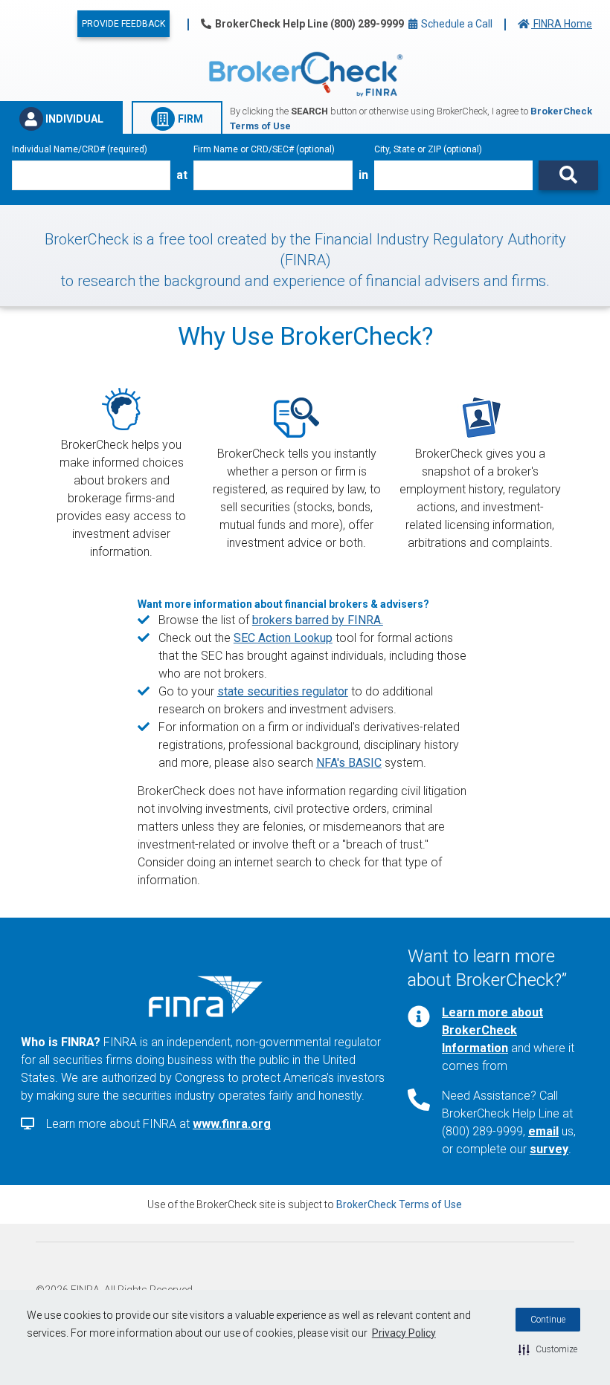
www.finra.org (232, 1124)
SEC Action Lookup (283, 638)
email (543, 1131)
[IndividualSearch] (568, 175)
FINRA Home (561, 24)
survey (549, 1149)
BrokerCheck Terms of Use (399, 1204)
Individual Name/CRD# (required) (79, 149)
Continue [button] (547, 1319)
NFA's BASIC (349, 763)
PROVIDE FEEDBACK (123, 24)
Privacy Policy (404, 1333)
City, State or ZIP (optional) (428, 149)
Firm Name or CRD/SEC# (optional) (264, 149)
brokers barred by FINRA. (317, 620)
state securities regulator (282, 691)
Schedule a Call (455, 24)
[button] (548, 1349)
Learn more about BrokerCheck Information (492, 1030)
